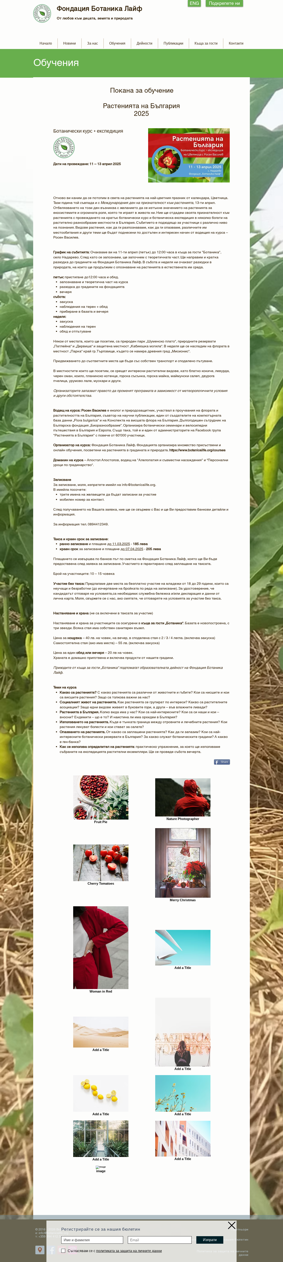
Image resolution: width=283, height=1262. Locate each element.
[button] (231, 1225)
